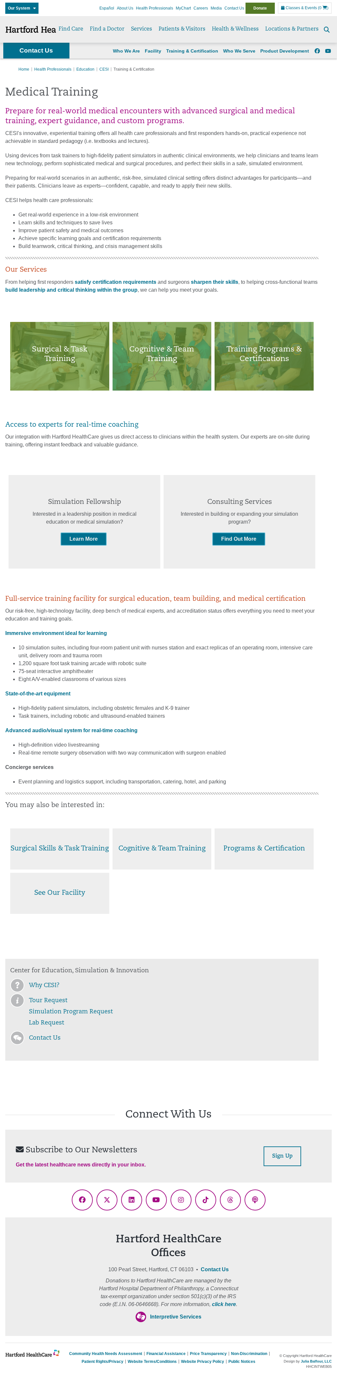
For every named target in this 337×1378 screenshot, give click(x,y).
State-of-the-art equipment (37, 693)
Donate (260, 8)
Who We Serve (239, 51)
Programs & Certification (264, 849)
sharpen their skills (214, 282)
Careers (201, 8)
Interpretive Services (175, 1317)
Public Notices (241, 1361)
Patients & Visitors (182, 29)
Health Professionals (154, 8)
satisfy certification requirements (116, 282)
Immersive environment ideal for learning (56, 633)
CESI (104, 69)
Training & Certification (192, 51)
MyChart (183, 8)
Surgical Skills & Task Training (60, 849)
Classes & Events (301, 8)
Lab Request (46, 1023)
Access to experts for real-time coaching (71, 425)
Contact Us (234, 8)
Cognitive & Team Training (161, 849)
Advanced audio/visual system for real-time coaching (71, 730)
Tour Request (48, 1001)
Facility (153, 51)
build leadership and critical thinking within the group (71, 290)
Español (106, 8)
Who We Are (126, 51)
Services (141, 29)
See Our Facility (59, 893)
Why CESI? (44, 986)
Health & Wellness (235, 29)
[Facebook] (317, 51)
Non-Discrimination (249, 1353)
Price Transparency (208, 1353)
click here (224, 1304)
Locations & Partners (292, 29)
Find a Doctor (107, 29)
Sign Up (282, 1156)
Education (85, 69)
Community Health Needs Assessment (105, 1353)
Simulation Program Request (71, 1012)
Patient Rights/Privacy (102, 1361)
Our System (20, 8)
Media (216, 8)
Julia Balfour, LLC (316, 1361)
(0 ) (323, 8)
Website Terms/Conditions (152, 1361)
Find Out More (238, 539)
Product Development (284, 51)
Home (23, 69)
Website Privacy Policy (202, 1361)
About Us (125, 8)
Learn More (83, 539)
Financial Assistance (166, 1353)
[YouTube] (328, 51)
